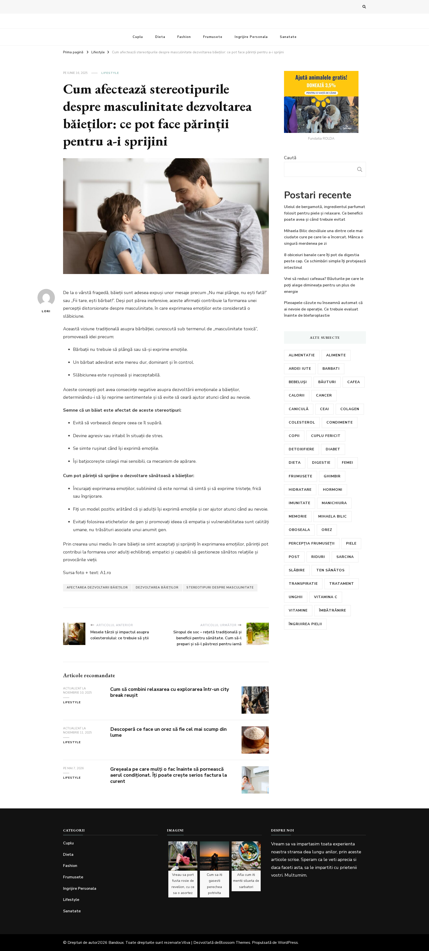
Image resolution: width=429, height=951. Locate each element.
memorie (298, 516)
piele (351, 543)
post (294, 556)
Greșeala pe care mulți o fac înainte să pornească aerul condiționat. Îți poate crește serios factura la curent (168, 775)
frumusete (300, 476)
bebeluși (298, 382)
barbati (331, 368)
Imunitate (299, 503)
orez (327, 529)
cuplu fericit (326, 435)
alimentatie (302, 355)
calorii (297, 395)
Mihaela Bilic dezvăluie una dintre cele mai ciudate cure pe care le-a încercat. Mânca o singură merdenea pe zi (323, 237)
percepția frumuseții (312, 543)
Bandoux (116, 942)
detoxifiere (301, 449)
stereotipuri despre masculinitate (220, 587)
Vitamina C (325, 597)
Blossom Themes (234, 942)
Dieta (160, 37)
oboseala (299, 529)
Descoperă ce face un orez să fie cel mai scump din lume (168, 732)
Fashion (184, 37)
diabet (333, 449)
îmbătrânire (332, 610)
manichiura (334, 503)
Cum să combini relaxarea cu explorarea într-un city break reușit (169, 692)
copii (294, 435)
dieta (295, 462)
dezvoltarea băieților (157, 587)
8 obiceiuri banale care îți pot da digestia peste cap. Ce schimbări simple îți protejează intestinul (325, 261)
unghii (296, 597)
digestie (321, 462)
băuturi (327, 382)
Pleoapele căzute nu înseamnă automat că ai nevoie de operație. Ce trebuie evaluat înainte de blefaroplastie (323, 309)
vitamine (298, 610)
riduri (318, 556)
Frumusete (212, 37)
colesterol (302, 422)
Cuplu (138, 37)
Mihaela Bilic (332, 516)
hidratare (300, 489)
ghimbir (332, 476)
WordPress (288, 942)
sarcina (345, 556)
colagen (349, 409)
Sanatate (288, 37)
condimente (339, 422)
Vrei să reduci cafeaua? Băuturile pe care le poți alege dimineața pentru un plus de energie (323, 285)
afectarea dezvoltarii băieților (97, 587)
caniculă (299, 409)
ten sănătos (330, 570)
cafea (353, 382)
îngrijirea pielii (305, 624)
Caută (290, 158)
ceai (324, 409)
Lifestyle (110, 73)
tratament (341, 583)
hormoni (332, 489)
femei (347, 462)
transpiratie (303, 583)
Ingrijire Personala (251, 37)
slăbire (297, 570)
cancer (324, 395)
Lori (46, 311)
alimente (336, 355)
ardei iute (300, 368)
